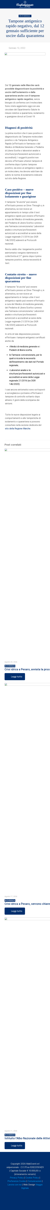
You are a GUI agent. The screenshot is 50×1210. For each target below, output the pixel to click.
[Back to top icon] (25, 1158)
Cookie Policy (32, 1177)
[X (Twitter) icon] (19, 1193)
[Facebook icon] (16, 1193)
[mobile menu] (46, 4)
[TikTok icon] (34, 1193)
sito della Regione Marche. (18, 428)
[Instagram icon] (28, 1193)
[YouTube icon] (22, 1193)
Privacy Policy (17, 1177)
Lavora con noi (15, 1184)
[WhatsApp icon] (13, 1193)
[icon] (31, 1193)
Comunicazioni (34, 1181)
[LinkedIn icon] (25, 1193)
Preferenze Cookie (17, 1181)
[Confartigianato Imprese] (25, 4)
